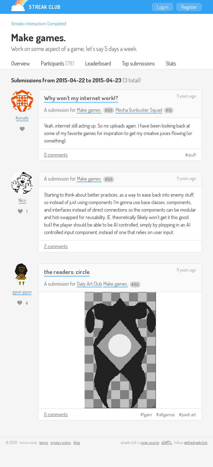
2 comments (56, 246)
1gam (147, 414)
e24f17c (167, 442)
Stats (171, 63)
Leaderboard (98, 63)
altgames (167, 414)
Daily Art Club (89, 284)
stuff (192, 155)
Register (189, 7)
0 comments (56, 155)
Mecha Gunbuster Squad (138, 110)
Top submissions (138, 63)
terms (43, 442)
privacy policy (60, 442)
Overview (20, 63)
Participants (52, 63)
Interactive (36, 23)
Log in (162, 7)
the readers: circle (67, 271)
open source (150, 442)
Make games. (38, 37)
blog (76, 442)
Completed (56, 23)
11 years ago (186, 96)
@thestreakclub (195, 442)
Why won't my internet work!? (81, 97)
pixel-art (189, 414)
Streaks (17, 23)
